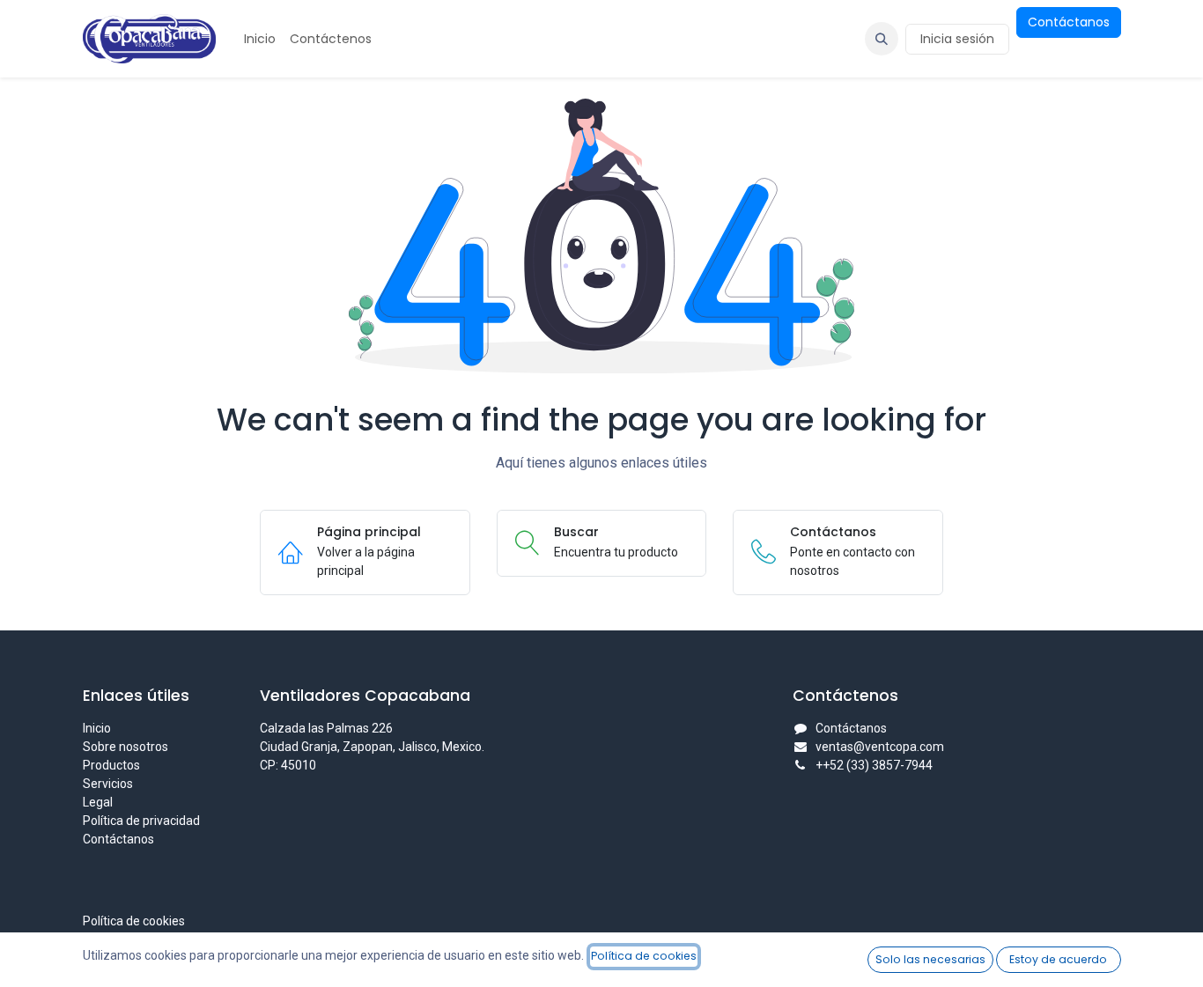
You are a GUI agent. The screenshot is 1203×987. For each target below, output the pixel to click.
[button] (881, 38)
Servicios (108, 784)
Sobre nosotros (125, 747)
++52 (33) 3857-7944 (874, 765)
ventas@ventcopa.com (880, 747)
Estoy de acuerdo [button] (1058, 959)
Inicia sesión (957, 39)
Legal (98, 802)
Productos (111, 765)
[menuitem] (260, 39)
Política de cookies (134, 921)
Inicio (97, 728)
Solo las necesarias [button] (930, 959)
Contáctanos (1069, 22)
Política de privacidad (141, 821)
